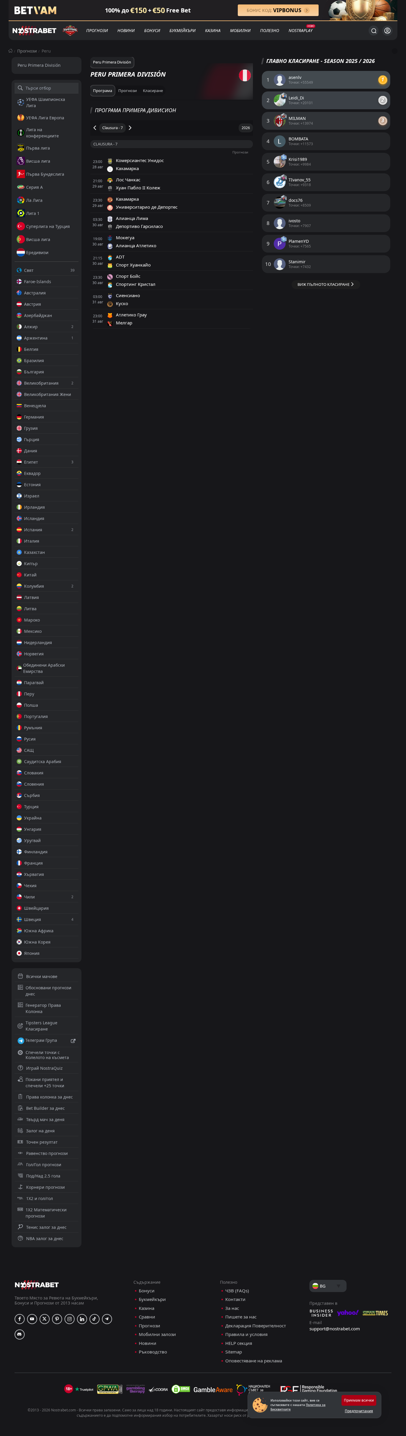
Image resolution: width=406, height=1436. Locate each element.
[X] (45, 1319)
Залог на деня (40, 1131)
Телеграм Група (41, 1040)
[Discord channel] (20, 1334)
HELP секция (238, 1343)
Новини (126, 30)
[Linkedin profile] (82, 1319)
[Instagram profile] (69, 1319)
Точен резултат (42, 1142)
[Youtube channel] (32, 1319)
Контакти (235, 1299)
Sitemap (233, 1352)
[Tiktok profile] (94, 1319)
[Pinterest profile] (57, 1319)
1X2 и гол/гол (39, 1198)
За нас (232, 1308)
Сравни (147, 1317)
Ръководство (153, 1352)
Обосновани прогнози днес (48, 991)
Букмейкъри (182, 30)
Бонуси (152, 30)
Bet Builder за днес (45, 1108)
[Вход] (387, 31)
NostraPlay (300, 30)
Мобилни (240, 30)
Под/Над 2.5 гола (43, 1176)
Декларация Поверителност (255, 1326)
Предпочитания (359, 1410)
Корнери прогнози (45, 1187)
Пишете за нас (240, 1317)
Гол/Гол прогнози (43, 1164)
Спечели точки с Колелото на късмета (47, 1055)
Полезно (269, 30)
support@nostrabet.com (334, 1329)
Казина (213, 30)
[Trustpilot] (84, 1389)
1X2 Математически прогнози (46, 1213)
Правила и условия (246, 1334)
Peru (46, 51)
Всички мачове (41, 976)
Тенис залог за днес (46, 1227)
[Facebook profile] (20, 1319)
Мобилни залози (157, 1334)
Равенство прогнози (47, 1153)
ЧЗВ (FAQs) (237, 1291)
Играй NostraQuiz (44, 1068)
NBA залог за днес (44, 1238)
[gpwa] (109, 1389)
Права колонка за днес (49, 1097)
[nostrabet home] (37, 1285)
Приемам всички (359, 1400)
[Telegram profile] (107, 1319)
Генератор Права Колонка (43, 1008)
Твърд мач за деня (45, 1119)
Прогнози (97, 30)
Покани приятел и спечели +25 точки (45, 1082)
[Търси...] (374, 31)
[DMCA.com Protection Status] (180, 1389)
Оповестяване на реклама (253, 1361)
